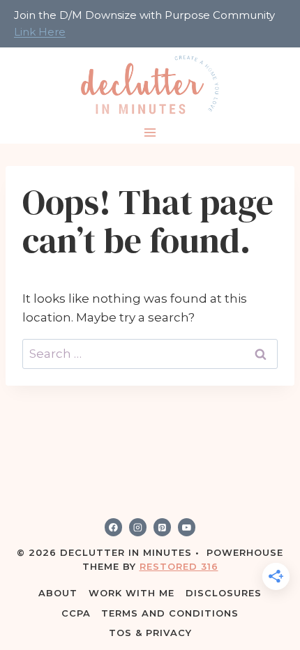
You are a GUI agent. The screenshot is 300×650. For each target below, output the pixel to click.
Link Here (40, 31)
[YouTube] (187, 527)
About (57, 592)
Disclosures (224, 592)
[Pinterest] (162, 527)
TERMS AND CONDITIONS (170, 613)
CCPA (76, 613)
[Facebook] (114, 527)
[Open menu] (150, 133)
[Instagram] (138, 527)
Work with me (131, 592)
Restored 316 (179, 566)
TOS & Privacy (150, 632)
